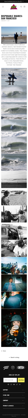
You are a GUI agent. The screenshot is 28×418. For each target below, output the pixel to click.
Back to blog (15, 357)
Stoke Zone (6, 395)
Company (5, 400)
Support (5, 390)
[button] (3, 6)
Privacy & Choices (8, 406)
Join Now (21, 380)
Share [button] (4, 351)
